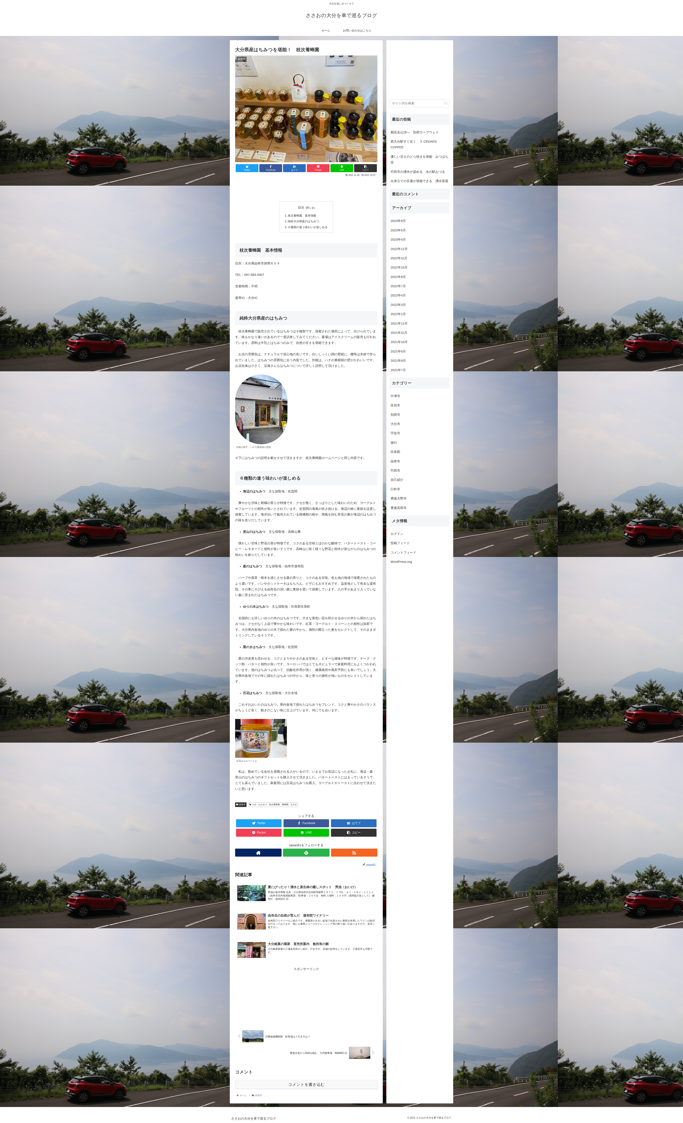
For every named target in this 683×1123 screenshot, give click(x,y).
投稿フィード (400, 543)
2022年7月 (398, 286)
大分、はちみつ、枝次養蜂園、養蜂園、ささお (274, 804)
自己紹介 (397, 480)
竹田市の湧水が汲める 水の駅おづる (418, 172)
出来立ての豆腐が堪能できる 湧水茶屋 (419, 181)
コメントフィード (403, 552)
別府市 (395, 414)
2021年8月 (398, 360)
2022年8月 (398, 277)
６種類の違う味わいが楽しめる (308, 227)
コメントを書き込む (306, 1084)
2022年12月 (399, 249)
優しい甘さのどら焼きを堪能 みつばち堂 (419, 159)
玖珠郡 (395, 452)
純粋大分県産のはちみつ (303, 221)
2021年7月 (398, 370)
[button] (446, 103)
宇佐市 (395, 433)
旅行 (394, 442)
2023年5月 (398, 230)
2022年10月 (399, 267)
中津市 (395, 396)
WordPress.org (401, 562)
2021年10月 (399, 342)
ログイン (397, 534)
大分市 (395, 424)
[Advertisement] (306, 187)
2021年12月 (399, 323)
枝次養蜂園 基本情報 (302, 215)
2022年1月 (398, 314)
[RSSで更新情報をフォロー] (354, 853)
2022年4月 (398, 295)
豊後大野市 (399, 498)
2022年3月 (398, 305)
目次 (301, 207)
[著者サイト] (258, 853)
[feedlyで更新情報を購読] (306, 853)
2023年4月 (398, 239)
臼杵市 (395, 489)
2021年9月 (398, 351)
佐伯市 (395, 405)
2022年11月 (399, 258)
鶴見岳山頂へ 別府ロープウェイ (415, 132)
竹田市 (395, 470)
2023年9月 (398, 221)
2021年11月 (399, 332)
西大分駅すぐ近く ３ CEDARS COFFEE (414, 144)
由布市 (242, 804)
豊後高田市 (399, 507)
